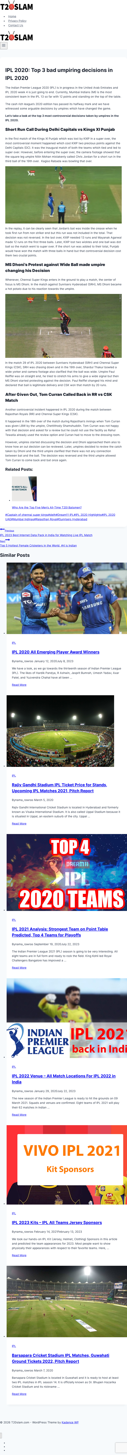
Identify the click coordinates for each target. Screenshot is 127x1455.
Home (12, 16)
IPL (14, 642)
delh (52, 514)
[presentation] (67, 599)
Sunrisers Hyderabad (72, 519)
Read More (19, 684)
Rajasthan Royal (45, 519)
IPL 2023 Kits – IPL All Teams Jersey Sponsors (57, 1222)
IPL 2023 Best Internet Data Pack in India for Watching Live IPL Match (46, 533)
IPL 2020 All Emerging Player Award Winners (55, 652)
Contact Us (15, 25)
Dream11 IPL (65, 514)
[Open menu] (3, 45)
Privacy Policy (17, 20)
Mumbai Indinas (22, 519)
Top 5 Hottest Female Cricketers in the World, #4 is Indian (38, 543)
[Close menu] (1, 1435)
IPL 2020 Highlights (88, 514)
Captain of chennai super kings (26, 514)
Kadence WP (70, 1422)
